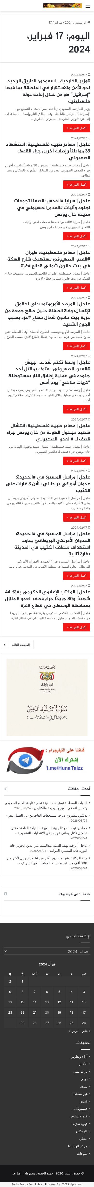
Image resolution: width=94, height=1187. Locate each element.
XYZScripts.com (72, 1184)
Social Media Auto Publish (28, 1184)
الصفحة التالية (21, 645)
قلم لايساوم (79, 1116)
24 (84, 1023)
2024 (69, 22)
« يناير (86, 1031)
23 (10, 1012)
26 (59, 1023)
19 (59, 1012)
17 (84, 1012)
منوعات (82, 1153)
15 (22, 1002)
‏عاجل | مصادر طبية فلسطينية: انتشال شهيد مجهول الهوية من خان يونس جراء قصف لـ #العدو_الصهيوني (48, 432)
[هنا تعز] (62, 5)
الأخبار (83, 1064)
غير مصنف (80, 1094)
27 (47, 1023)
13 (47, 1002)
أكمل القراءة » (77, 128)
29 (22, 1023)
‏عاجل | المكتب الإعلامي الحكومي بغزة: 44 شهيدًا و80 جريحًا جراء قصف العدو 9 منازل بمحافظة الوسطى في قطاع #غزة (47, 599)
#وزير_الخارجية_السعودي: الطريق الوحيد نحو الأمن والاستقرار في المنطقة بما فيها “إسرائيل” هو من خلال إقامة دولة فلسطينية (47, 91)
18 (71, 1012)
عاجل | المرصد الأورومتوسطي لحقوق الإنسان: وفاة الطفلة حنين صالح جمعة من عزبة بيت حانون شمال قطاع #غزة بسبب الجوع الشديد (47, 314)
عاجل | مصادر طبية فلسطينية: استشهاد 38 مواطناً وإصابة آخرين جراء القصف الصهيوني (48, 151)
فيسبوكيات (80, 1109)
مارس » (74, 1031)
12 (59, 1002)
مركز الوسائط (77, 1146)
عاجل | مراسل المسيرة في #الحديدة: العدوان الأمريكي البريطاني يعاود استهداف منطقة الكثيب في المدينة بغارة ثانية (52, 544)
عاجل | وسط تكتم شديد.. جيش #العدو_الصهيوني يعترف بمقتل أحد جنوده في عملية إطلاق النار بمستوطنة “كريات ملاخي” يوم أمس (49, 373)
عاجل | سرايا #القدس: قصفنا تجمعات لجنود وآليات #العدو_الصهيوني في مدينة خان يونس (52, 208)
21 (34, 1012)
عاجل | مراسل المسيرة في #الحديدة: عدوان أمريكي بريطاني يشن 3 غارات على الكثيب (48, 484)
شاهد (83, 1086)
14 (34, 1002)
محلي (83, 1139)
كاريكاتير (81, 1131)
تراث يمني (80, 1071)
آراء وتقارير (79, 1056)
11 (71, 1002)
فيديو (84, 1101)
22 (22, 1012)
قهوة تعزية (80, 1124)
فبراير (58, 22)
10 (84, 1002)
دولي (84, 1079)
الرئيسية (81, 22)
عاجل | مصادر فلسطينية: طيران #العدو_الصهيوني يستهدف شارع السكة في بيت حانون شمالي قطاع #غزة (48, 259)
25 (72, 1023)
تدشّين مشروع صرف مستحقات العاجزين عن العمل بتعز (47, 815)
